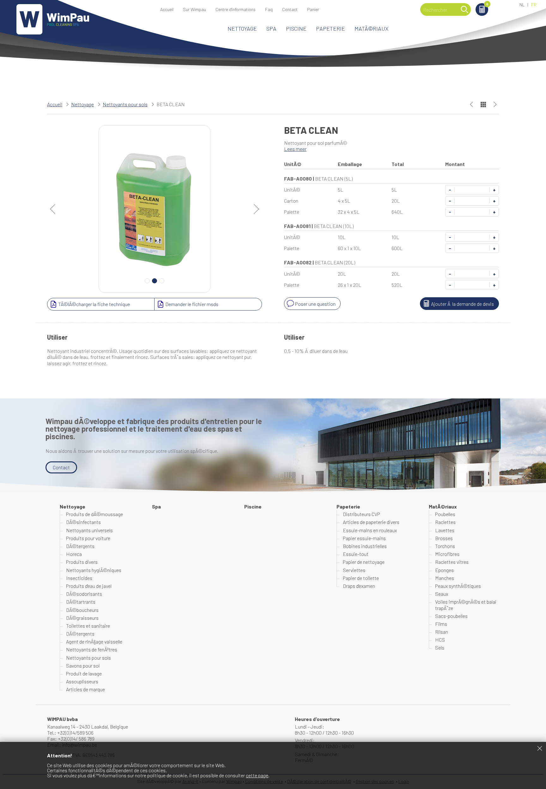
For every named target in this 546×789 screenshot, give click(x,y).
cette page (257, 775)
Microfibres (447, 554)
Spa (271, 28)
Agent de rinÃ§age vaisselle (94, 641)
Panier (487, 4)
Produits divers (82, 562)
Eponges (444, 570)
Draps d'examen (359, 586)
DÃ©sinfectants (83, 522)
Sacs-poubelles (451, 616)
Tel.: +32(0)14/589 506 (70, 733)
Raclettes (445, 522)
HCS (440, 640)
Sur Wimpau (194, 9)
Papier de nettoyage (364, 562)
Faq (269, 9)
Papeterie (330, 28)
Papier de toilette (361, 578)
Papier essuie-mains (364, 538)
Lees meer (295, 149)
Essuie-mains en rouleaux (370, 530)
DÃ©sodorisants (84, 594)
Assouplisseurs (82, 681)
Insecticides (79, 578)
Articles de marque (85, 689)
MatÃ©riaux (371, 28)
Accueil (166, 9)
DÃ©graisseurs (82, 618)
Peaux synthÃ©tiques (458, 586)
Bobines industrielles (365, 546)
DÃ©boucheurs (82, 610)
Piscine (296, 28)
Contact (290, 9)
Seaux (441, 594)
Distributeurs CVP (361, 514)
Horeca (74, 554)
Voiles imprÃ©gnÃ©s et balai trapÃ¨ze (465, 605)
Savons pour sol (83, 666)
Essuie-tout (355, 554)
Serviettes (354, 570)
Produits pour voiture (88, 538)
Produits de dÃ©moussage (94, 514)
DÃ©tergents (80, 546)
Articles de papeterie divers (371, 522)
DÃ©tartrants (80, 602)
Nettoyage (242, 28)
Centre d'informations (235, 9)
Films (441, 624)
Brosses (444, 538)
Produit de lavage (84, 673)
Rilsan (441, 632)
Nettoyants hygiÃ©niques (93, 570)
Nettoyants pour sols (125, 104)
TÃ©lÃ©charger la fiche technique (94, 304)
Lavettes (444, 530)
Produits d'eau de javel (89, 586)
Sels (439, 647)
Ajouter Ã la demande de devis (462, 304)
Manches (444, 578)
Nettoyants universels (89, 530)
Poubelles (445, 514)
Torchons (445, 546)
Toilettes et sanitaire (88, 626)
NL (522, 4)
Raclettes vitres (452, 562)
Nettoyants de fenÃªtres (91, 649)
